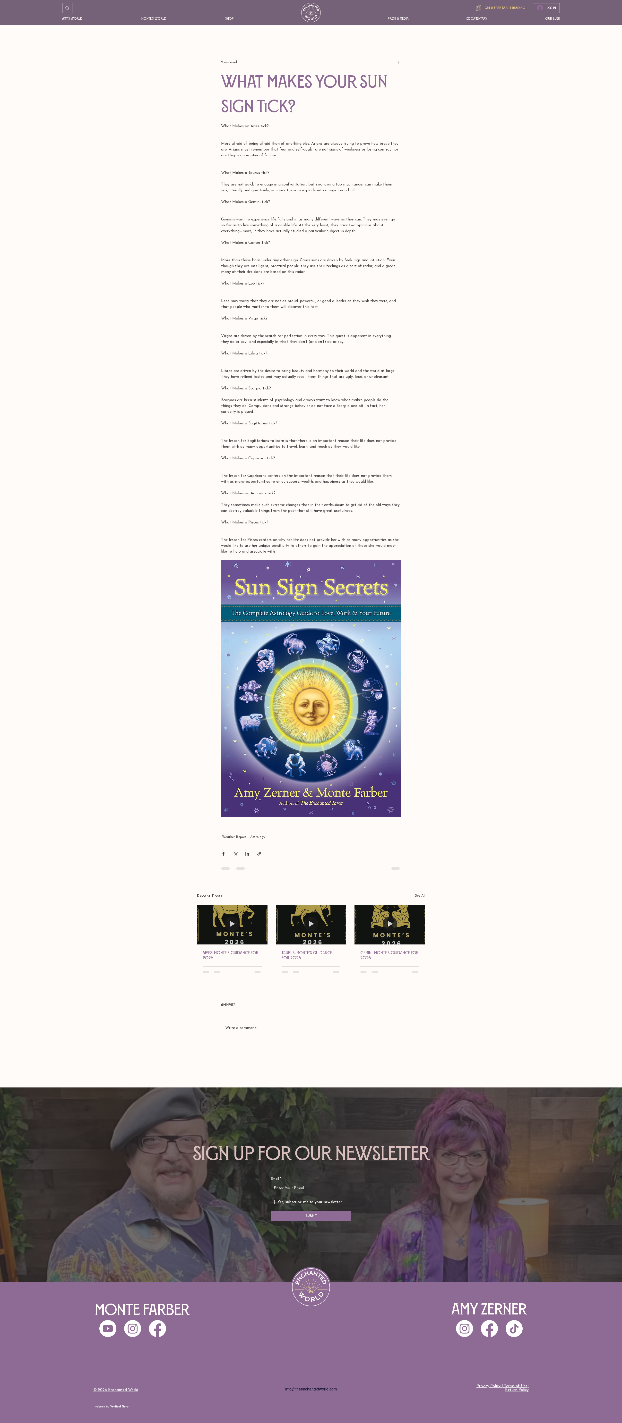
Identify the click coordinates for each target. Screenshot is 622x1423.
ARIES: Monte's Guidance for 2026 (231, 955)
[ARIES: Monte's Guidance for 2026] (232, 924)
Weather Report (234, 837)
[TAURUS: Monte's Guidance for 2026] (311, 924)
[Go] (67, 8)
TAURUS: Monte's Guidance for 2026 (307, 955)
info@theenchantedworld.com (311, 1389)
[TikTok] (514, 1328)
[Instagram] (464, 1328)
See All (420, 896)
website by (112, 1406)
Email (276, 1179)
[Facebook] (489, 1328)
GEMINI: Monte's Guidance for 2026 (389, 955)
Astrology (257, 837)
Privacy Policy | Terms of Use (501, 1386)
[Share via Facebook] (223, 853)
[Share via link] (259, 853)
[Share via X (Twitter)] (235, 853)
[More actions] (398, 62)
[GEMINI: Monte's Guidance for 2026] (389, 924)
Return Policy (517, 1390)
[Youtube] (107, 1328)
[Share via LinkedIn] (247, 853)
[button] (94, 18)
